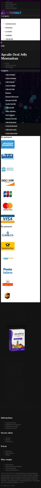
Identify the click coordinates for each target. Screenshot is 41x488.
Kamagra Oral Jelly (21, 477)
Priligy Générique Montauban (14, 386)
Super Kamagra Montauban (13, 388)
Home (7, 63)
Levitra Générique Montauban (14, 366)
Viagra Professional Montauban (15, 391)
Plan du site (9, 441)
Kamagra (35, 475)
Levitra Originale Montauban (14, 371)
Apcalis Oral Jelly (10, 65)
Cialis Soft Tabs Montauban (14, 375)
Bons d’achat (9, 453)
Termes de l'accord (11, 428)
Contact (7, 438)
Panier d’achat (9, 6)
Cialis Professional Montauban (14, 393)
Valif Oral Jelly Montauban (13, 384)
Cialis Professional (13, 480)
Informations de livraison (13, 424)
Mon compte (8, 2)
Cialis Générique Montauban (14, 364)
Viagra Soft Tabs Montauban (14, 373)
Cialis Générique (20, 473)
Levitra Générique (32, 473)
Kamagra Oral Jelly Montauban (15, 380)
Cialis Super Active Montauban (15, 399)
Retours (7, 439)
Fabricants (8, 451)
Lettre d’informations (12, 470)
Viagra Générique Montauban (14, 362)
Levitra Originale (16, 475)
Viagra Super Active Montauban (15, 397)
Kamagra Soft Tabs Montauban (14, 389)
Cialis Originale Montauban (14, 369)
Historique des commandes (13, 466)
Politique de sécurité (11, 426)
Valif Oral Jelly (5, 478)
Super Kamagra (27, 478)
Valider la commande (11, 8)
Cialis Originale (6, 475)
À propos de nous (10, 422)
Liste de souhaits (10, 468)
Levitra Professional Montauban (15, 395)
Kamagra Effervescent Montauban (15, 378)
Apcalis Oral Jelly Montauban (14, 382)
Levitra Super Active (12, 482)
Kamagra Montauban (11, 377)
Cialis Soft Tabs (27, 475)
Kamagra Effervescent (7, 477)
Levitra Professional (25, 480)
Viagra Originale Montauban (14, 368)
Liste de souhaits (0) (10, 4)
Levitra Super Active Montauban (15, 400)
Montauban (9, 67)
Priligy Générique (16, 478)
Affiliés (7, 455)
